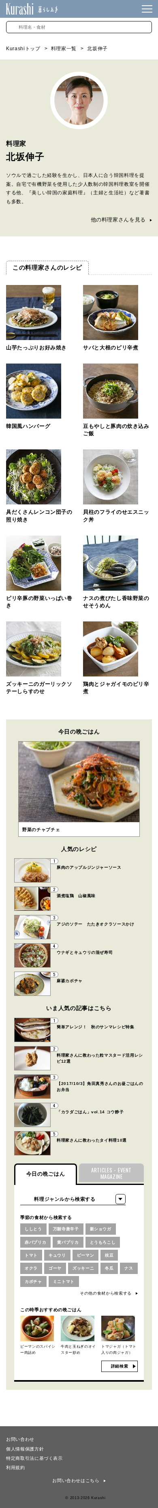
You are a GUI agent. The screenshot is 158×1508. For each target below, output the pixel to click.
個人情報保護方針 (25, 1448)
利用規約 (15, 1467)
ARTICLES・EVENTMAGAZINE (111, 1173)
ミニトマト (64, 1281)
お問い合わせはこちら (76, 1480)
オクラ (31, 1268)
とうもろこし (103, 1242)
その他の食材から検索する (106, 1293)
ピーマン (85, 1255)
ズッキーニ (83, 1268)
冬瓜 (109, 1268)
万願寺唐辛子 (66, 1229)
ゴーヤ (55, 1268)
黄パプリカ (68, 1242)
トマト (31, 1255)
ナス (128, 1268)
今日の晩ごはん (45, 1174)
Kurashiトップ (23, 48)
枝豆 (109, 1255)
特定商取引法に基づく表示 (34, 1458)
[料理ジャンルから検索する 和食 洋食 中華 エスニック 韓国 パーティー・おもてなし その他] (73, 1199)
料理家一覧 (64, 48)
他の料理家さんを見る (118, 220)
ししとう (33, 1229)
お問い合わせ (20, 1439)
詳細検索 (119, 1366)
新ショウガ (100, 1229)
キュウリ (57, 1255)
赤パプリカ (35, 1242)
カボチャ (33, 1281)
